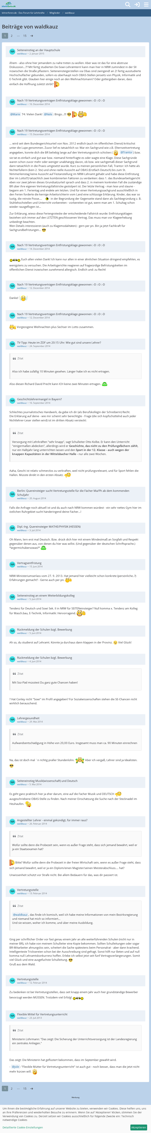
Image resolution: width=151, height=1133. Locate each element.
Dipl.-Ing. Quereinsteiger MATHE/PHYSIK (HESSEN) (48, 526)
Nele (49, 114)
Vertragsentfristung (29, 563)
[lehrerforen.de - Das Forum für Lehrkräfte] (8, 4)
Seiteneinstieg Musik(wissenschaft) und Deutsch (47, 781)
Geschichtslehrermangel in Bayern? (39, 399)
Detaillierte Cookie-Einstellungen (23, 1127)
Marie (16, 114)
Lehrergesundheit (28, 718)
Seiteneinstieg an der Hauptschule (38, 50)
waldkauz (22, 53)
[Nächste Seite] (31, 35)
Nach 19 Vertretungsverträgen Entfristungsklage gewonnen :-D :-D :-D (61, 100)
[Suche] (127, 4)
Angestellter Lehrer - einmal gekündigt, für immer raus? (52, 820)
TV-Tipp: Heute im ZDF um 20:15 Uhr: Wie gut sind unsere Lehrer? (59, 342)
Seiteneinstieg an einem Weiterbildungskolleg (46, 595)
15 (25, 36)
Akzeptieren (138, 1127)
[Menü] (146, 4)
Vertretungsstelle (27, 890)
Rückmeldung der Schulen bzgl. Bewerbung (44, 629)
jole (16, 1066)
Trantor (127, 152)
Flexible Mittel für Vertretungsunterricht (42, 1014)
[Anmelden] (137, 4)
